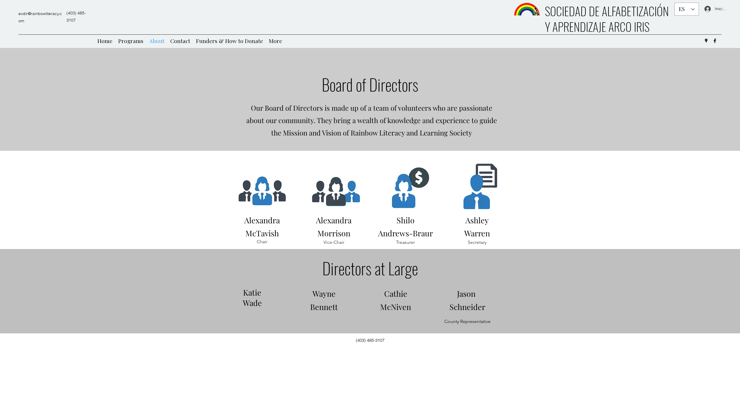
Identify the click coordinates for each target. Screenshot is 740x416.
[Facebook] (715, 41)
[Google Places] (706, 41)
